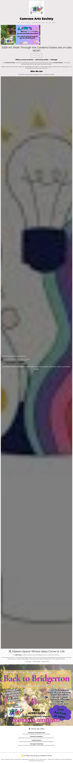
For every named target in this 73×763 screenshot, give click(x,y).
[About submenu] (20, 22)
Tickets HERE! (36, 55)
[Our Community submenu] (31, 22)
